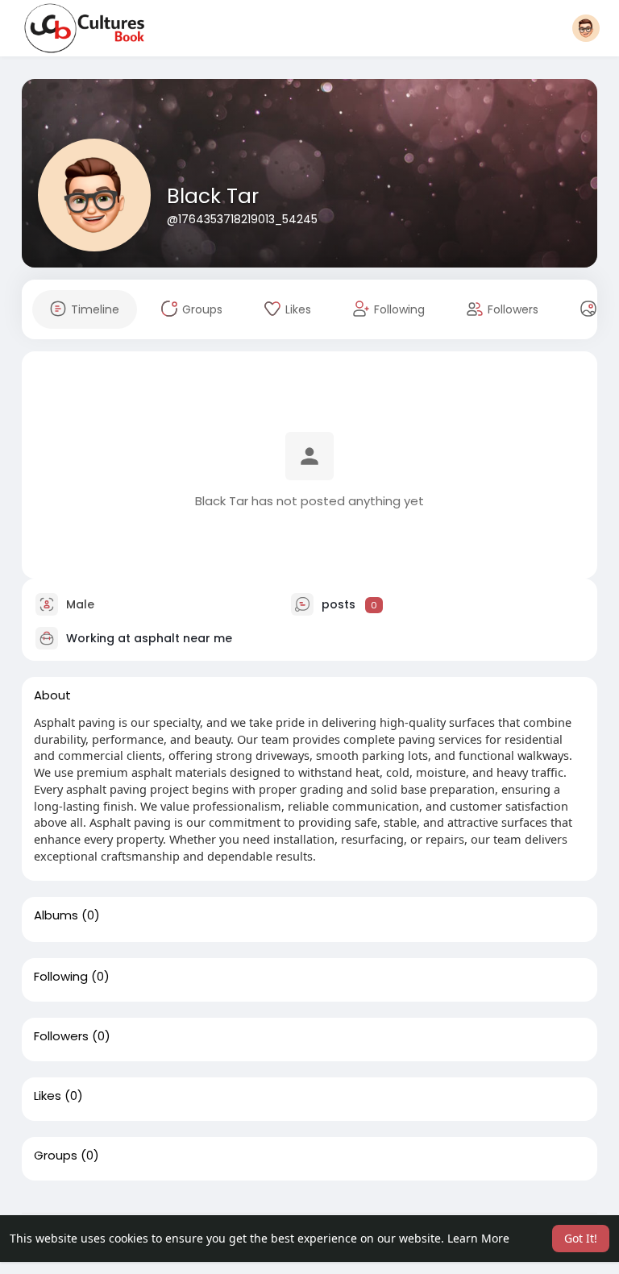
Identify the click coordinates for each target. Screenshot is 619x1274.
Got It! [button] (580, 1238)
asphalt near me (183, 638)
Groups (55, 1155)
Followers (61, 1036)
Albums (56, 915)
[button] (586, 28)
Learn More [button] (478, 1238)
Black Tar (213, 196)
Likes (47, 1095)
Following (61, 976)
